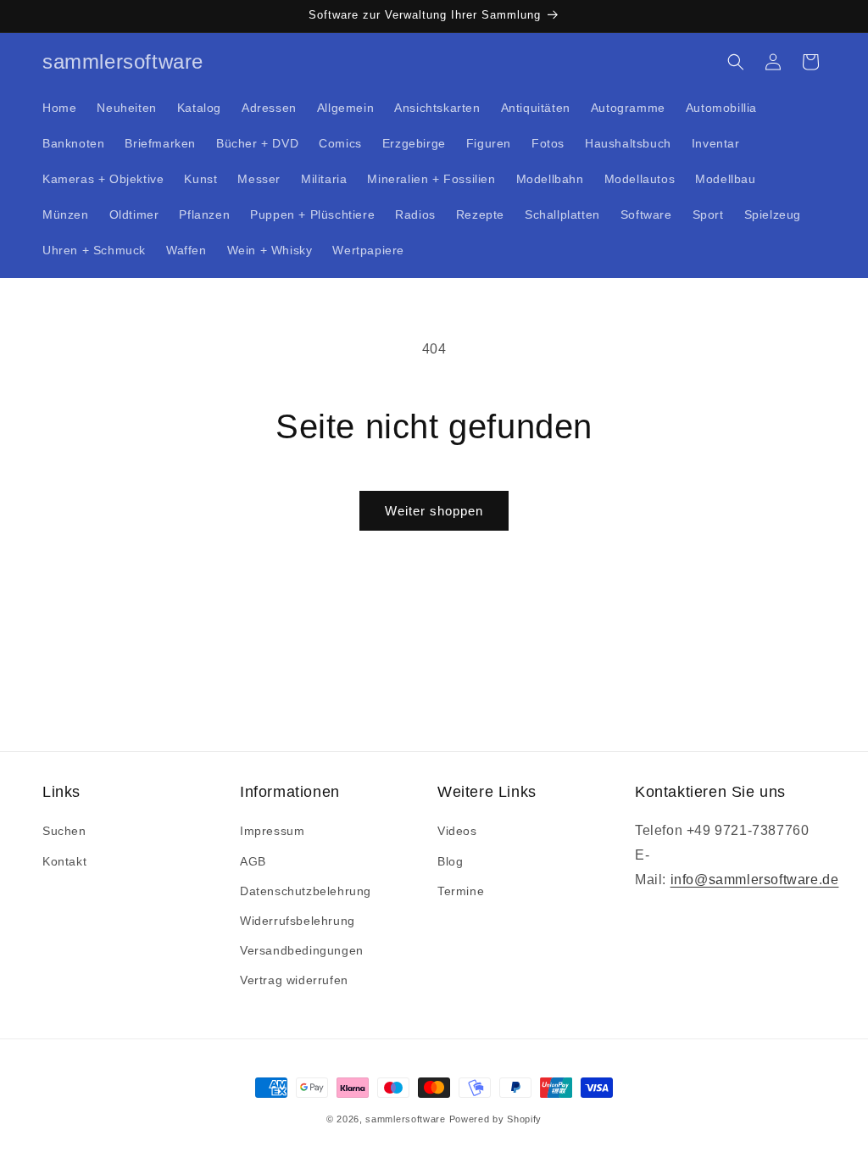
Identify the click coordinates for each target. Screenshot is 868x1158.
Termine (460, 891)
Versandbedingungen (302, 950)
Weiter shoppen (434, 511)
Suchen (64, 831)
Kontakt (64, 861)
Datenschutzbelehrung (305, 891)
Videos (457, 831)
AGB (253, 861)
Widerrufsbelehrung (297, 920)
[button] (735, 62)
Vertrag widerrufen (294, 980)
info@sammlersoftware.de (754, 879)
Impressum (272, 831)
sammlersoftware (405, 1119)
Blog (450, 861)
